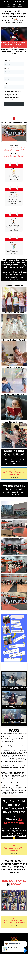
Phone (6, 83)
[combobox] (5, 87)
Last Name (7, 68)
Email (5, 75)
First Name (7, 60)
